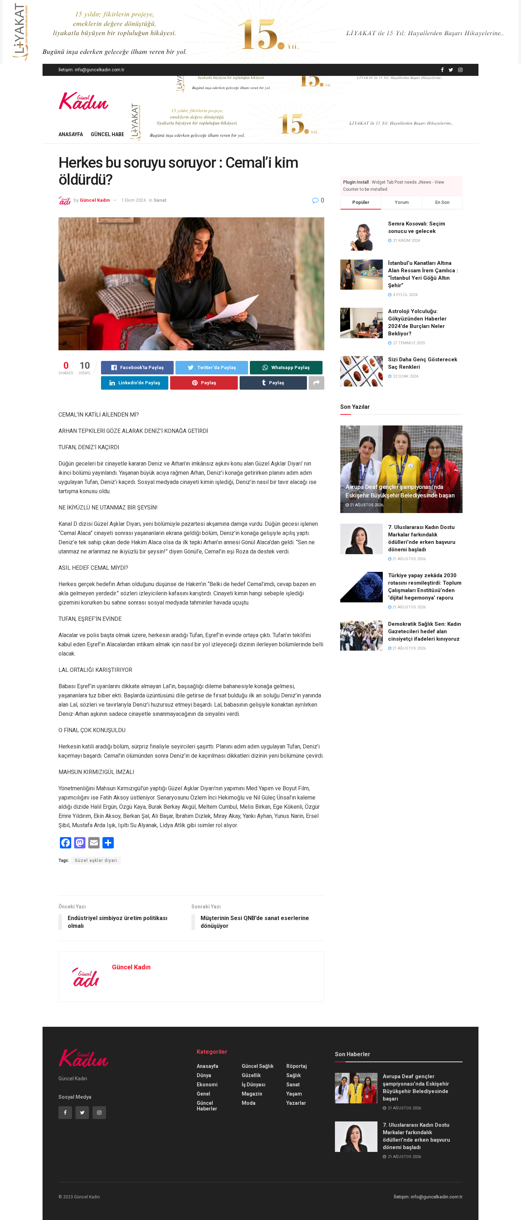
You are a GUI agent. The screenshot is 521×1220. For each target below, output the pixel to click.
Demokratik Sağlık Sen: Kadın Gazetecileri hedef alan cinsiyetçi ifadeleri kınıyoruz (424, 631)
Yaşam (294, 1094)
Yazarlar (296, 1103)
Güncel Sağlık (258, 1066)
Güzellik (251, 1075)
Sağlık (293, 1075)
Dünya (204, 1075)
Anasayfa (70, 134)
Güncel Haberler (113, 134)
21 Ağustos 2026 (366, 505)
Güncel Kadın (95, 200)
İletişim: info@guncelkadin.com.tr (91, 69)
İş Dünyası (253, 1084)
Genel (203, 1094)
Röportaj (296, 1066)
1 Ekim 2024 (133, 200)
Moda (249, 1103)
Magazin (252, 1094)
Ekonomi (207, 1084)
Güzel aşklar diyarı (96, 860)
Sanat (159, 200)
